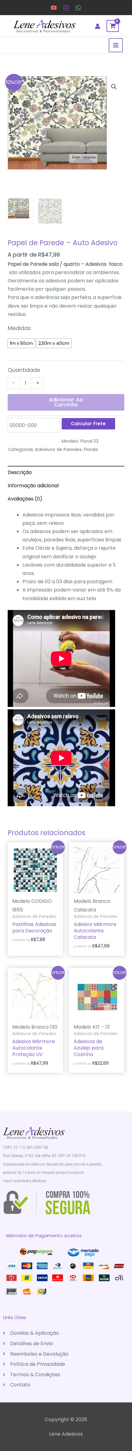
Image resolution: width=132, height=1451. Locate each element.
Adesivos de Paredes (58, 449)
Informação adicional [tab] (33, 485)
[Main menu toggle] (116, 45)
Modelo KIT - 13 (92, 1026)
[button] (113, 86)
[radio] (21, 343)
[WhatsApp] (78, 8)
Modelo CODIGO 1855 (32, 905)
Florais (91, 449)
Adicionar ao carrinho (66, 402)
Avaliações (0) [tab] (25, 498)
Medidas (19, 328)
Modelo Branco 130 (34, 1026)
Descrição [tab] (20, 472)
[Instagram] (66, 8)
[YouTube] (54, 8)
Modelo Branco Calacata (92, 905)
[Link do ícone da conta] (97, 26)
